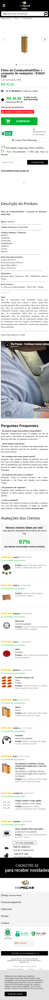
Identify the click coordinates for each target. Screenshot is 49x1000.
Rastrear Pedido (15, 895)
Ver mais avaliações (24, 842)
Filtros (16, 18)
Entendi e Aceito (15, 994)
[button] (16, 64)
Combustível (27, 18)
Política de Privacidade (33, 988)
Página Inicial (6, 18)
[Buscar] (45, 13)
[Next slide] (44, 39)
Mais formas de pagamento (12, 107)
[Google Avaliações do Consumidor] (24, 943)
